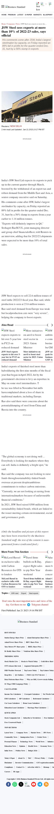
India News (8, 751)
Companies (11, 24)
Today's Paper (9, 758)
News (18, 24)
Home (4, 15)
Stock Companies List (12, 718)
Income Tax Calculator (12, 694)
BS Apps (16, 772)
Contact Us (20, 767)
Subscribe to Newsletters (32, 718)
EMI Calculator (10, 699)
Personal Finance (10, 742)
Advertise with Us (33, 767)
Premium (12, 15)
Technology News (26, 742)
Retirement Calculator (41, 699)
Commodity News (10, 737)
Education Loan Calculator (14, 708)
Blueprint (47, 15)
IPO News (47, 733)
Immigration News (27, 737)
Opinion (22, 746)
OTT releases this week (12, 666)
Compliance (8, 767)
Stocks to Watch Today (29, 661)
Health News (32, 746)
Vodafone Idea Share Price (33, 651)
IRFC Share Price (32, 642)
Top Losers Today (30, 670)
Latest (20, 15)
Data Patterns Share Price (14, 679)
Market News (35, 733)
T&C (30, 758)
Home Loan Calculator (31, 703)
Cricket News (41, 737)
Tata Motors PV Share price (14, 647)
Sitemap (46, 767)
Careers (7, 772)
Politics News (20, 751)
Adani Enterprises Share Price (38, 638)
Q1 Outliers (19, 675)
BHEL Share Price (34, 647)
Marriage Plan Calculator (36, 708)
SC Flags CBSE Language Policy (16, 684)
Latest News (8, 733)
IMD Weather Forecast (12, 670)
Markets (37, 15)
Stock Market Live (11, 661)
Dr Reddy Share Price (12, 651)
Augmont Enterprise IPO (33, 666)
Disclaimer (8, 763)
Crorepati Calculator (32, 694)
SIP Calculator (24, 699)
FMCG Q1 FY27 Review (36, 675)
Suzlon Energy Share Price (14, 638)
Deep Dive (8, 675)
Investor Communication (24, 763)
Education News (10, 746)
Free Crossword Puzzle (12, 722)
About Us (21, 758)
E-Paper (28, 15)
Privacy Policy (40, 758)
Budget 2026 (32, 751)
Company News (22, 733)
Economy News (45, 746)
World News (40, 742)
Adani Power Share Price (13, 642)
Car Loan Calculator (12, 703)
